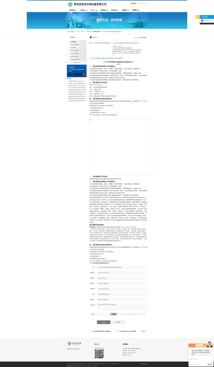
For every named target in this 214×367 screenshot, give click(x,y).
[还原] (144, 37)
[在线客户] (198, 17)
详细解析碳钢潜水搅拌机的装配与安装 (77, 98)
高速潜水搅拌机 (74, 53)
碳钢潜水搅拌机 (74, 56)
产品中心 (93, 10)
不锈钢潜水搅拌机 (75, 59)
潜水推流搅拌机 (74, 44)
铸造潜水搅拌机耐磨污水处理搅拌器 (102, 331)
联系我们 (134, 10)
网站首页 (72, 10)
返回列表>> (143, 331)
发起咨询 (210, 364)
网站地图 (69, 365)
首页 (78, 31)
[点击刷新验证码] (113, 314)
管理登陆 (95, 365)
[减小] (142, 37)
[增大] (145, 37)
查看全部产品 (77, 62)
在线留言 (124, 10)
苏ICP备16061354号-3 (81, 365)
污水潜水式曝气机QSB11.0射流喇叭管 (127, 331)
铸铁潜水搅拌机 (74, 50)
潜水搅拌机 (88, 31)
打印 (137, 37)
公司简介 (82, 10)
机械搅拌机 (73, 47)
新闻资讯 (103, 10)
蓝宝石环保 (206, 20)
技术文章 (113, 10)
